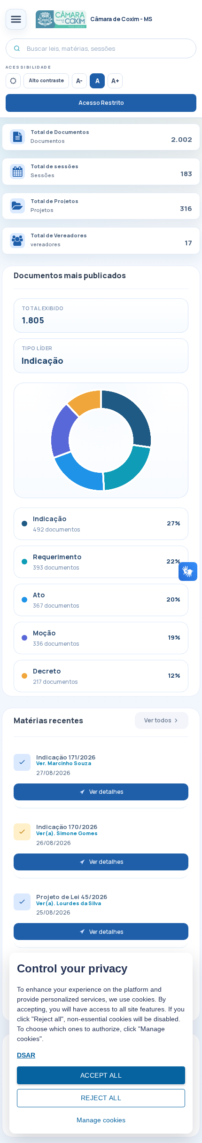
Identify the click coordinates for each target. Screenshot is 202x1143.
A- (79, 80)
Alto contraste (46, 80)
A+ (115, 80)
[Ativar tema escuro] (13, 80)
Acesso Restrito (101, 103)
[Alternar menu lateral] (16, 19)
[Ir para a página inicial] (61, 19)
